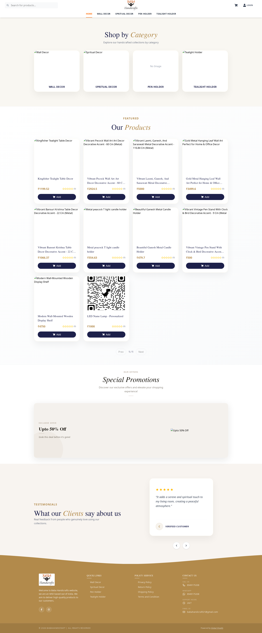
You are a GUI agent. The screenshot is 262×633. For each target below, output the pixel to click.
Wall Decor (104, 13)
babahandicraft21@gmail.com (202, 611)
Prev (121, 351)
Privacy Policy (143, 582)
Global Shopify (217, 628)
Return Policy (143, 587)
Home (89, 13)
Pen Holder (145, 13)
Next (141, 351)
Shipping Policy (144, 591)
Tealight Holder (166, 13)
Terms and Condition (147, 596)
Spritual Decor (124, 13)
